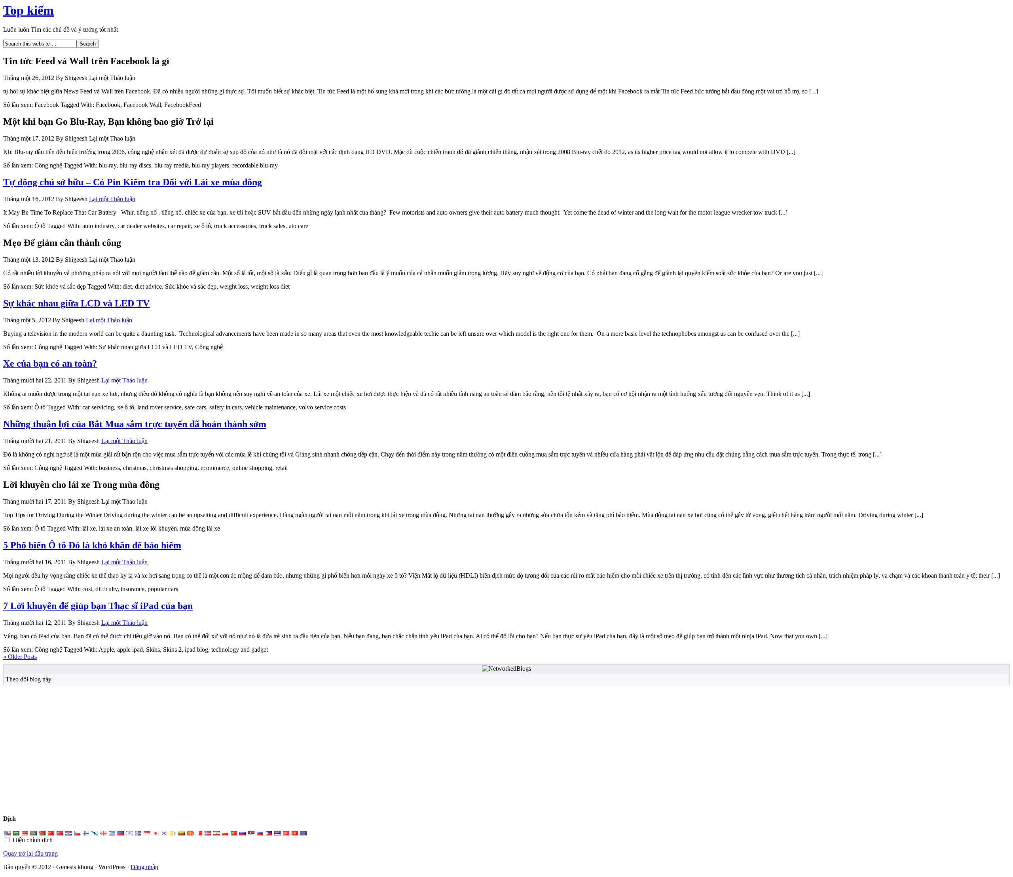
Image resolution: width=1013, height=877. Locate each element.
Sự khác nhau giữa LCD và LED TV (76, 303)
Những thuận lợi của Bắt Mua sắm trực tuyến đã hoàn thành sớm (134, 424)
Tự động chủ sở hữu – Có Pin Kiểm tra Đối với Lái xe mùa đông (132, 182)
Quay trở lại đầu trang (30, 853)
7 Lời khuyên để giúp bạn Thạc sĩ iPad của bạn (98, 606)
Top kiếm (28, 10)
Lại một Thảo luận (112, 199)
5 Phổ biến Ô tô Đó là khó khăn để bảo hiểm (92, 545)
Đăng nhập (144, 867)
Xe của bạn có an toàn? (50, 363)
